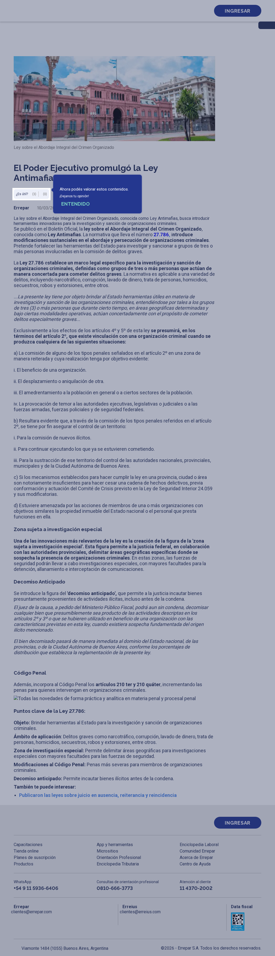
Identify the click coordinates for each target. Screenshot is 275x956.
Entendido (75, 204)
